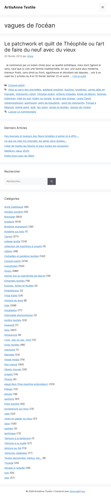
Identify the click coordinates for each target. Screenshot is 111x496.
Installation (10, 310)
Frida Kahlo (10, 295)
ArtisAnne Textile (20, 7)
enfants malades (66, 94)
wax (6, 477)
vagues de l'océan (80, 107)
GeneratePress (77, 491)
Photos (8, 379)
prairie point (22, 107)
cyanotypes (11, 266)
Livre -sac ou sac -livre (17, 339)
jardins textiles (12, 320)
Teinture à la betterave (17, 438)
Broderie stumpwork (16, 226)
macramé (9, 349)
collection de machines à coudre (23, 246)
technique (10, 433)
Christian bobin (46, 94)
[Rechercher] (52, 181)
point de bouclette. (49, 103)
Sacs (7, 423)
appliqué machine (53, 89)
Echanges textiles (14, 280)
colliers (8, 251)
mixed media (11, 359)
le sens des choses (64, 98)
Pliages (8, 389)
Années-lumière (13, 211)
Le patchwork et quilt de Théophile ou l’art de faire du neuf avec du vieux (54, 47)
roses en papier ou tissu (18, 418)
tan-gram (42, 107)
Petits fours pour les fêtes (19, 155)
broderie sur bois (14, 231)
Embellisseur (11, 290)
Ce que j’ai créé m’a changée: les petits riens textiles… (35, 141)
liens (7, 330)
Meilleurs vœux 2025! (16, 150)
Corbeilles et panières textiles (21, 256)
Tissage (8, 463)
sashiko (8, 428)
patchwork (31, 103)
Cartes (8, 236)
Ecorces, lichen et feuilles (19, 285)
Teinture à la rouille (15, 443)
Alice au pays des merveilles (24, 89)
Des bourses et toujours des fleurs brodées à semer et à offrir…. (41, 136)
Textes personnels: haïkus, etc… (23, 458)
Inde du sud (24, 98)
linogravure (10, 335)
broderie (9, 221)
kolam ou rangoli (41, 98)
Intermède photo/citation (18, 315)
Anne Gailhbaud (13, 206)
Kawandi (9, 325)
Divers (8, 271)
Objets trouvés (12, 369)
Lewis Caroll (84, 98)
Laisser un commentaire (22, 111)
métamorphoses (13, 103)
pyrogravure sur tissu (16, 408)
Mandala (9, 354)
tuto (6, 472)
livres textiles (12, 344)
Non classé (10, 364)
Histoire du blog (13, 300)
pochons (9, 399)
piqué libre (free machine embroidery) (26, 384)
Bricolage (9, 216)
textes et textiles (59, 107)
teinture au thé (12, 448)
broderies (81, 89)
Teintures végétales (15, 453)
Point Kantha (11, 403)
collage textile (12, 241)
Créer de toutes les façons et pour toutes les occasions (36, 146)
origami (8, 374)
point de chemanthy (73, 103)
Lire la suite (79, 76)
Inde (6, 305)
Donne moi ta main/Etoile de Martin (24, 275)
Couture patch (16, 85)
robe (7, 413)
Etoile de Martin (86, 94)
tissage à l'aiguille (14, 467)
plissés (8, 394)
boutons (69, 89)
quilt (32, 107)
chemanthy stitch (26, 94)
